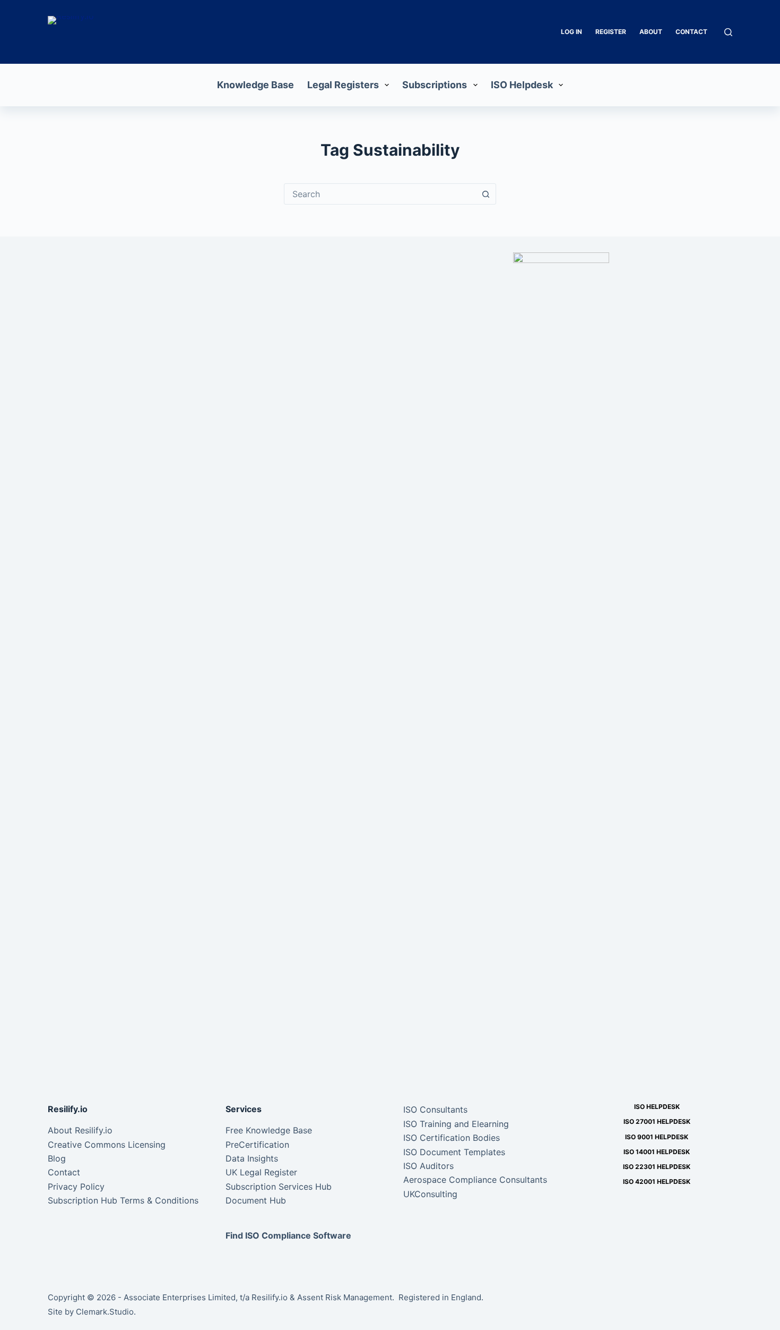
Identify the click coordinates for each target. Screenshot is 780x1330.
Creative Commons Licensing (107, 1144)
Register (610, 32)
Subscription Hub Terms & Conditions (123, 1200)
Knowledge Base (255, 84)
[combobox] (379, 194)
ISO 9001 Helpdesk (656, 1137)
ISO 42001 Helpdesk (656, 1181)
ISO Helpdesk (522, 84)
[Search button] (485, 194)
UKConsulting (430, 1194)
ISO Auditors (428, 1165)
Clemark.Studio (105, 1312)
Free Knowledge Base (269, 1130)
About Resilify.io (80, 1130)
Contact (691, 32)
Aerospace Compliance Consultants (475, 1179)
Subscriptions (434, 84)
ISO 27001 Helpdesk (656, 1121)
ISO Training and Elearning (456, 1124)
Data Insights (252, 1158)
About (650, 32)
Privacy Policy (76, 1186)
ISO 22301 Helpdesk (656, 1167)
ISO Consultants (435, 1109)
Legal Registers (343, 84)
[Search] (728, 32)
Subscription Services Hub (279, 1186)
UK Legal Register (261, 1172)
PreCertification (257, 1144)
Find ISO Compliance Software (288, 1235)
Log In (571, 32)
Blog (57, 1158)
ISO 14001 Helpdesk (656, 1152)
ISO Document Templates (454, 1152)
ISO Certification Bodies (451, 1137)
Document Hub (256, 1200)
